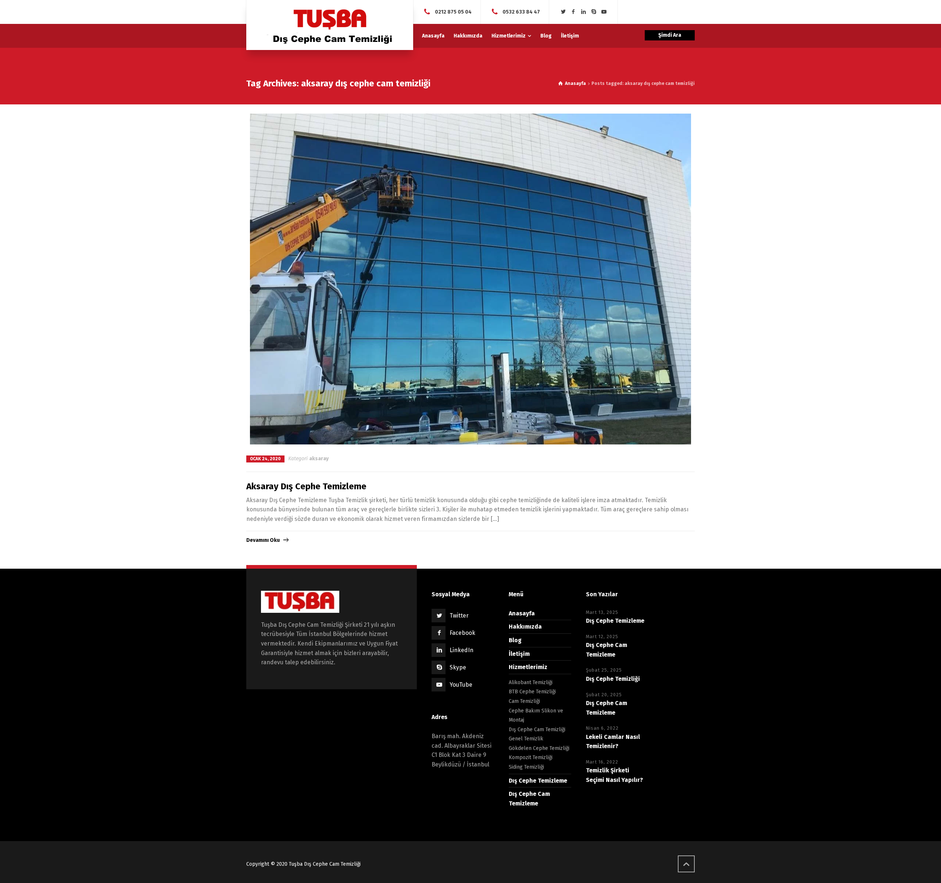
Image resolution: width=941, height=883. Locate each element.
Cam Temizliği (524, 701)
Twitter (459, 615)
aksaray (319, 458)
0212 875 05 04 (453, 11)
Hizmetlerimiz (528, 667)
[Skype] (593, 12)
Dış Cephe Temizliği (613, 678)
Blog (515, 640)
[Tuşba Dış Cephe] (329, 25)
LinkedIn (461, 650)
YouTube (461, 684)
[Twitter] (563, 12)
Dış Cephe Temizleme (538, 780)
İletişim (519, 653)
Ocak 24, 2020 (265, 458)
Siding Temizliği (526, 767)
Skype (458, 667)
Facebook (462, 632)
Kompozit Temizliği (530, 757)
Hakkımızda (525, 626)
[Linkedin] (583, 12)
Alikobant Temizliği (530, 682)
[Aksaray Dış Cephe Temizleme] (470, 279)
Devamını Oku (263, 540)
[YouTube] (604, 12)
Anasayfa (522, 613)
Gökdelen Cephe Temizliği (539, 748)
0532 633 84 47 (521, 11)
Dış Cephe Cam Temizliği (537, 729)
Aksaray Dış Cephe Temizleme (306, 486)
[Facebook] (573, 12)
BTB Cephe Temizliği (532, 692)
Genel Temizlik (526, 739)
